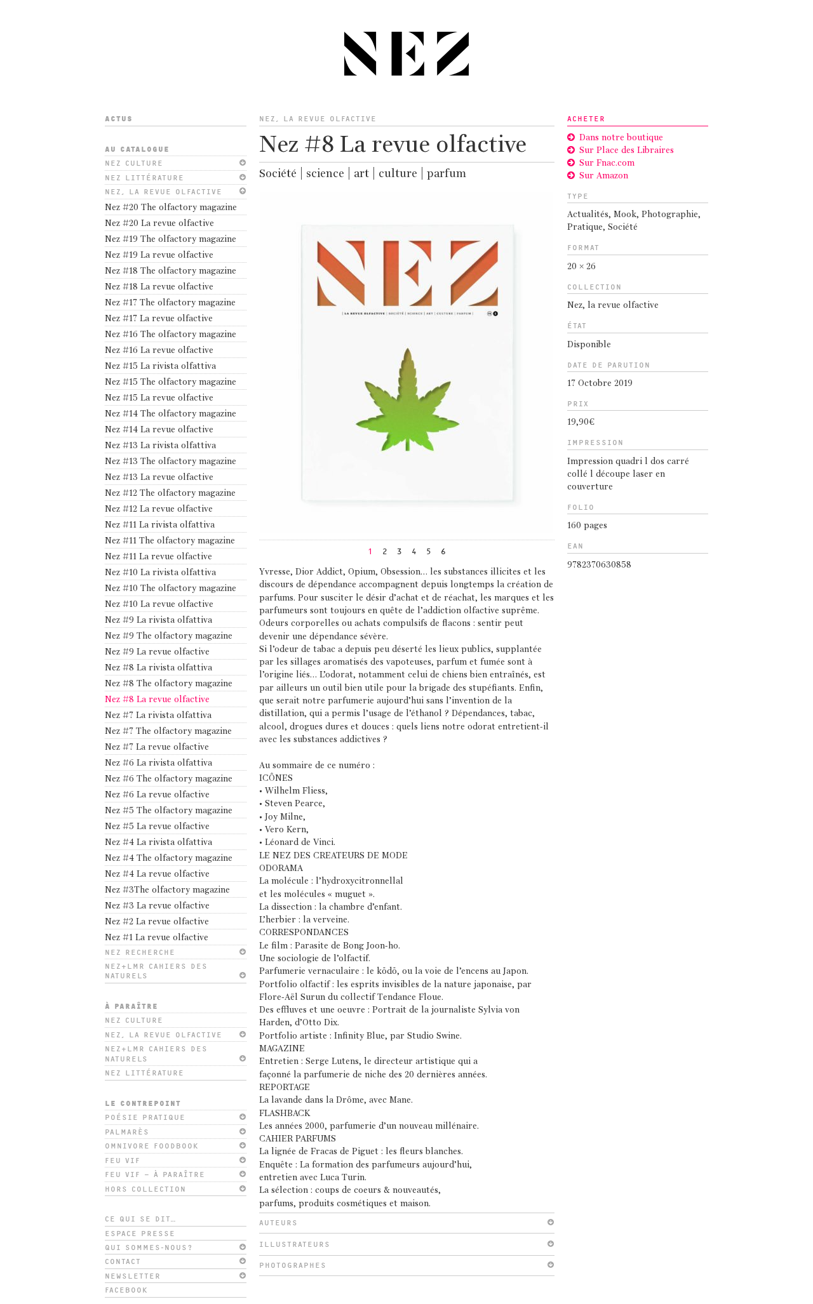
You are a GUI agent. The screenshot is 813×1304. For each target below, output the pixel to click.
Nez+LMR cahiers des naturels (156, 971)
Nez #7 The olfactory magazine (168, 731)
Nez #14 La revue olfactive (159, 430)
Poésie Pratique (145, 1117)
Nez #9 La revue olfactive (157, 652)
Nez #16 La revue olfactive (159, 351)
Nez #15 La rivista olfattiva (160, 366)
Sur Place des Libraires (626, 151)
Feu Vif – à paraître (155, 1174)
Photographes (292, 1265)
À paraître (131, 1006)
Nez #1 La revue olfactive (156, 938)
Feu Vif (122, 1160)
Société (623, 227)
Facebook (126, 1290)
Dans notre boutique (621, 138)
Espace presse (140, 1233)
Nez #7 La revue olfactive (157, 747)
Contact (123, 1261)
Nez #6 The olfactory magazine (168, 779)
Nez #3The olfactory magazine (167, 890)
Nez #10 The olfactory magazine (170, 589)
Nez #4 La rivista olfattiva (158, 843)
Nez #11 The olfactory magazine (170, 541)
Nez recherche (140, 952)
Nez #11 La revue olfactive (158, 557)
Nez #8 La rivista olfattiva (158, 668)
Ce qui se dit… (141, 1219)
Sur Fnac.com (607, 163)
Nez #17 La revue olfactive (159, 319)
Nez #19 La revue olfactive (159, 255)
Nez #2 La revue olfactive (157, 922)
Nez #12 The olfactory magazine (170, 493)
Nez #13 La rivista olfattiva (160, 446)
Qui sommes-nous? (148, 1247)
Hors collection (145, 1189)
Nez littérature (144, 178)
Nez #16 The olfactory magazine (170, 335)
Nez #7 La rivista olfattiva (158, 716)
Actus (119, 119)
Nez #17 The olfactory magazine (170, 303)
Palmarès (127, 1132)
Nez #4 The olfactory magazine (168, 858)
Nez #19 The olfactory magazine (170, 239)
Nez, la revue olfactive (163, 192)
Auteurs (278, 1223)
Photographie (670, 215)
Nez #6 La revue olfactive (157, 795)
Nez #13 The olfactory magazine (170, 462)
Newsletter (133, 1276)
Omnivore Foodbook (152, 1146)
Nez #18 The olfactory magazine (170, 271)
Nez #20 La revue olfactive (159, 224)
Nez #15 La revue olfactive (159, 398)
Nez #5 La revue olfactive (157, 827)
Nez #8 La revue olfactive (157, 700)
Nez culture (134, 163)
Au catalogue (137, 149)
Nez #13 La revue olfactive (159, 477)
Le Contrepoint (143, 1103)
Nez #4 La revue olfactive (157, 874)
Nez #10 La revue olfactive (159, 604)
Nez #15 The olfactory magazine (170, 382)
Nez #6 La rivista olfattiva (158, 763)
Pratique (585, 227)
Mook (625, 215)
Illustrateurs (294, 1244)
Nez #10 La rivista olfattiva (160, 573)
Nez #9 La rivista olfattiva (158, 620)
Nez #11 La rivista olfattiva (160, 525)
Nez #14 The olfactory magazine (170, 414)
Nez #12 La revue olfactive (159, 509)
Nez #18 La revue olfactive (159, 287)
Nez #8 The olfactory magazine (168, 684)
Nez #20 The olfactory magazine (171, 208)
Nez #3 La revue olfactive (157, 906)
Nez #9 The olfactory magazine (168, 636)
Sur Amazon (603, 176)
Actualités (587, 215)
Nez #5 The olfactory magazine (168, 811)
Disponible (589, 345)
